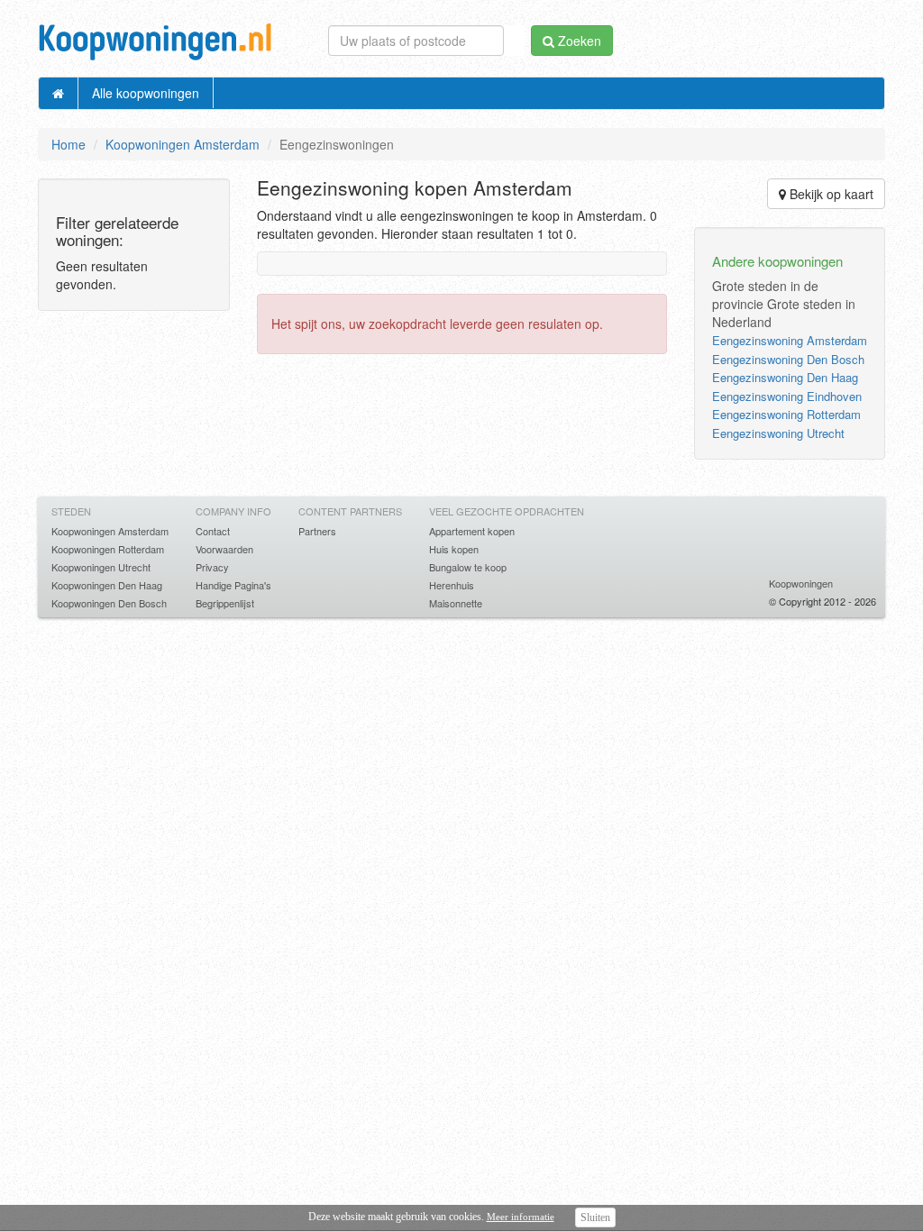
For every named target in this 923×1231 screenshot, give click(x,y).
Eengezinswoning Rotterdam (786, 414)
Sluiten (595, 1217)
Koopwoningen (801, 583)
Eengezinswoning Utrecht (778, 433)
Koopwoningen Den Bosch (109, 603)
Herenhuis (451, 585)
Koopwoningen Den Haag (106, 585)
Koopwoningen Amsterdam (182, 144)
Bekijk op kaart (829, 194)
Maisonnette (455, 603)
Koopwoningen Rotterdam (107, 549)
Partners (317, 531)
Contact (213, 531)
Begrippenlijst (225, 603)
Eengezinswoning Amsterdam (789, 340)
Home (68, 144)
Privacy (212, 567)
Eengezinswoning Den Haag (785, 377)
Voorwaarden (224, 549)
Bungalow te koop (468, 567)
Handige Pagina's (233, 585)
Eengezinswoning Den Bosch (788, 359)
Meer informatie (520, 1216)
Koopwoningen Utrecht (101, 567)
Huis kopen (454, 549)
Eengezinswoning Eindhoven (787, 396)
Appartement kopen (472, 531)
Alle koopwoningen (145, 93)
